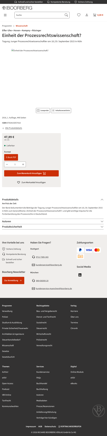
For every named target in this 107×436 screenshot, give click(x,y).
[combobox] (39, 15)
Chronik (74, 328)
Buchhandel (41, 383)
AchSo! (5, 372)
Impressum (31, 426)
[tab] (53, 199)
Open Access (7, 383)
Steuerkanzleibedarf (11, 339)
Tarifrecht (6, 400)
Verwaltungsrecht (44, 345)
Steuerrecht (41, 328)
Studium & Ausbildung (12, 322)
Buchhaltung (42, 389)
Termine (74, 322)
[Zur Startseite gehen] (53, 8)
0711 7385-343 (42, 257)
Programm (7, 305)
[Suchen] (66, 15)
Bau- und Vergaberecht (46, 311)
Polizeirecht (41, 339)
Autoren (40, 394)
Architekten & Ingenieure (13, 334)
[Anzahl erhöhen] (23, 164)
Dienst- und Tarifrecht (46, 316)
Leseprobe (44, 110)
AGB (40, 426)
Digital (74, 366)
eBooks (74, 383)
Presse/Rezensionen (45, 406)
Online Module (77, 372)
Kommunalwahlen (10, 406)
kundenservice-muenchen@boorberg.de (54, 288)
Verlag (73, 305)
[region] (53, 77)
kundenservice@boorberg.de (49, 264)
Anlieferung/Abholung (46, 412)
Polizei (5, 316)
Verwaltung (7, 311)
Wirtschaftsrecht (43, 334)
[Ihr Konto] (87, 15)
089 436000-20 (42, 280)
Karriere (74, 311)
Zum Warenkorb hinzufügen (29, 173)
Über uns (75, 316)
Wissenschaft (8, 345)
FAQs (38, 377)
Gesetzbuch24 (8, 357)
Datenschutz (50, 426)
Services (40, 366)
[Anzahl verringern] (7, 164)
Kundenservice (42, 372)
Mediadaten (41, 400)
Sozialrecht (41, 322)
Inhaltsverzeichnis (62, 110)
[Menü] (5, 15)
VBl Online (6, 394)
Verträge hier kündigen (46, 417)
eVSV (4, 377)
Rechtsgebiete (42, 305)
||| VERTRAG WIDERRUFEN (69, 426)
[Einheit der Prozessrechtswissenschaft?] (53, 77)
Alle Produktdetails (13, 128)
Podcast (5, 389)
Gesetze (5, 351)
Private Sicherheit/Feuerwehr (15, 328)
